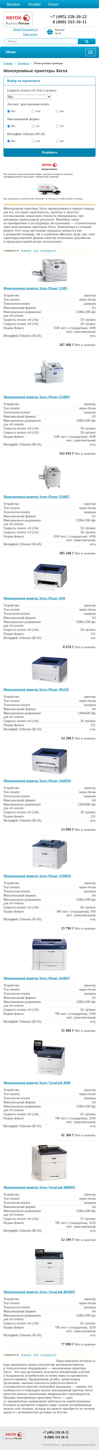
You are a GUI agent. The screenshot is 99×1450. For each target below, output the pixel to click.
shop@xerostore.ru (25, 29)
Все (13, 111)
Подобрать (49, 152)
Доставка (34, 4)
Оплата (53, 4)
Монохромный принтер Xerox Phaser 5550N (35, 288)
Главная (8, 63)
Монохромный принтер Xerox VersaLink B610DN (39, 1292)
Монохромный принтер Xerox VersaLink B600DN (39, 1187)
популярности (48, 250)
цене (35, 250)
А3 (62, 126)
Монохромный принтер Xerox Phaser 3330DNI (37, 876)
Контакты (13, 4)
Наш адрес (30, 34)
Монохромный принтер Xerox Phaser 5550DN (36, 397)
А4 (37, 126)
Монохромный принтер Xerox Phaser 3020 (34, 598)
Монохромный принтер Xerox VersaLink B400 (36, 1083)
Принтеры (23, 63)
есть (38, 111)
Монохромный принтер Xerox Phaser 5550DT (36, 496)
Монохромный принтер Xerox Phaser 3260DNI (37, 781)
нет (62, 111)
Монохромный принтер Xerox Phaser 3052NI (36, 689)
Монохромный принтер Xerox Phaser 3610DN (36, 978)
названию (26, 250)
